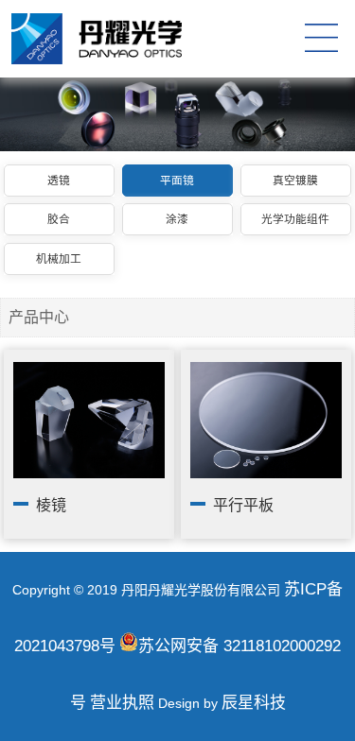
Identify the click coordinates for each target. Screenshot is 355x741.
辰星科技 (254, 703)
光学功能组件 (295, 219)
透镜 (58, 180)
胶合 (58, 219)
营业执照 (122, 703)
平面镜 (177, 180)
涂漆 (177, 219)
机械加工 (58, 258)
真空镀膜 (295, 180)
